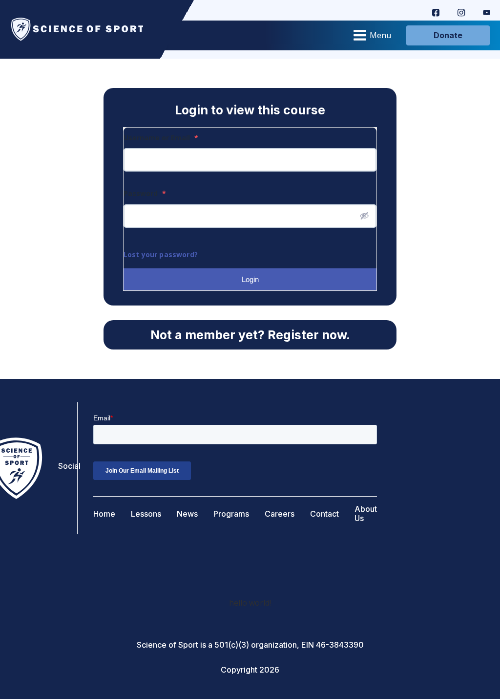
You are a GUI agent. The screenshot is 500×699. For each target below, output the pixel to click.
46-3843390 (340, 645)
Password (145, 193)
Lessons (146, 514)
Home (104, 514)
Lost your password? (161, 254)
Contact (324, 514)
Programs (231, 514)
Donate (448, 35)
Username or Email (161, 137)
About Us (365, 513)
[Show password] (364, 215)
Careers (279, 514)
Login (250, 279)
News (187, 514)
